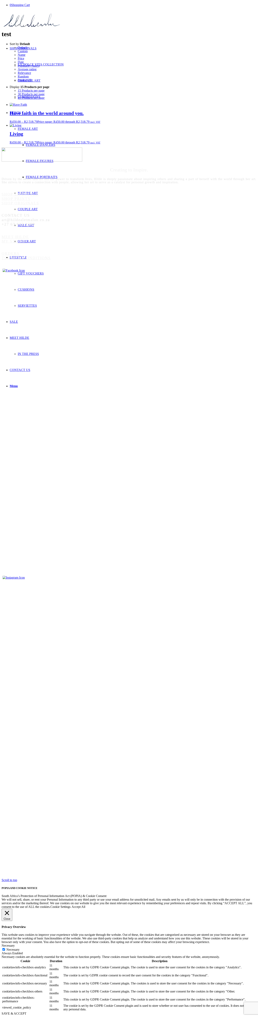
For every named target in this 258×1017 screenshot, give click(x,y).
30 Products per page (31, 94)
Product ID (25, 80)
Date (21, 62)
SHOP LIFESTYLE (20, 194)
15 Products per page (31, 90)
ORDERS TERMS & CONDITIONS (26, 255)
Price (21, 58)
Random (23, 76)
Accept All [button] (78, 906)
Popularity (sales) (29, 65)
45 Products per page (31, 97)
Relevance (24, 73)
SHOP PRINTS (16, 199)
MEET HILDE (15, 237)
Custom (23, 51)
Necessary (13, 949)
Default (22, 47)
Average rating (27, 69)
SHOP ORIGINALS (20, 203)
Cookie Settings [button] (60, 906)
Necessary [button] (8, 945)
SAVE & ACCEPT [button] (14, 1013)
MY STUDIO (14, 241)
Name (21, 54)
